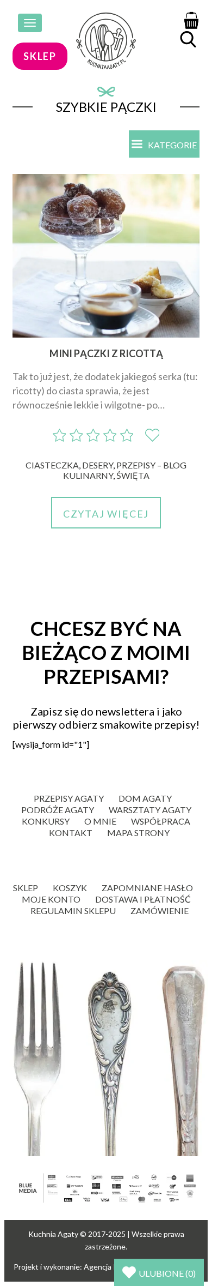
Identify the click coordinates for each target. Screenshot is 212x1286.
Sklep (25, 887)
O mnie (100, 821)
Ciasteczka (52, 465)
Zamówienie (159, 910)
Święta (132, 475)
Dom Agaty (145, 798)
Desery (97, 465)
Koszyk (70, 887)
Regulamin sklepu (73, 910)
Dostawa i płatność (143, 899)
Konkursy (46, 821)
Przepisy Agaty (69, 798)
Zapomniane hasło (147, 887)
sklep (40, 56)
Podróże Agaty (57, 809)
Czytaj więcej (106, 514)
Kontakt (70, 832)
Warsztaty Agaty (150, 809)
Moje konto (51, 899)
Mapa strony (138, 832)
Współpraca (160, 821)
